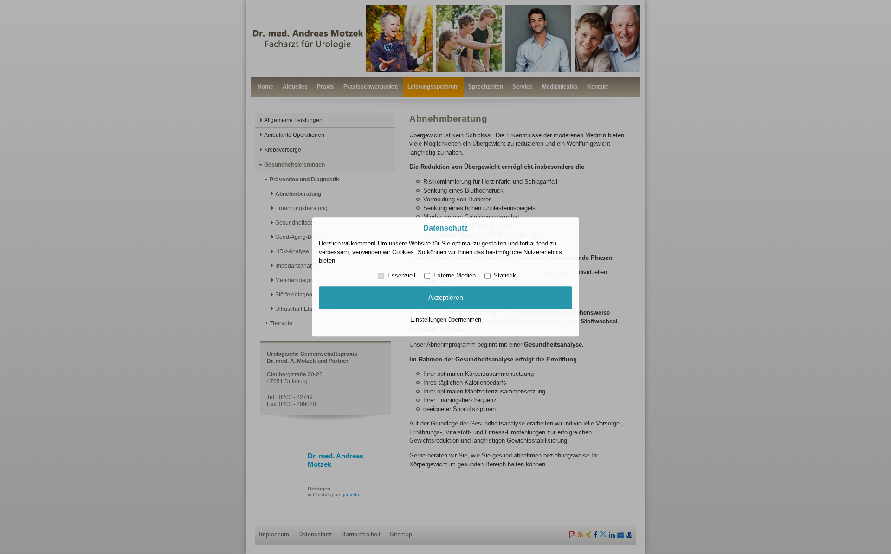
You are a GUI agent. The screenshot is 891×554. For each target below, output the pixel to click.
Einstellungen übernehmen (445, 319)
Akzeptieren (445, 297)
